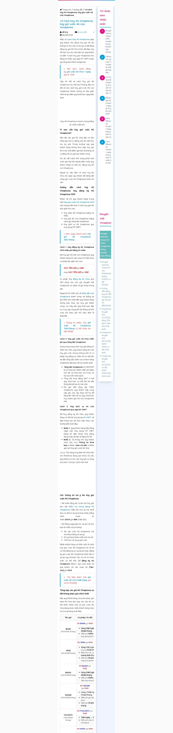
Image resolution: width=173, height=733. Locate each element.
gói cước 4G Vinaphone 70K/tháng (77, 325)
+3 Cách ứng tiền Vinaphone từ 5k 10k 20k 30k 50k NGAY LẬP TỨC (109, 85)
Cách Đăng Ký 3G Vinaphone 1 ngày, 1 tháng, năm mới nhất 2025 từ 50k (109, 152)
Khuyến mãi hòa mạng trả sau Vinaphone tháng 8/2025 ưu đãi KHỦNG (106, 273)
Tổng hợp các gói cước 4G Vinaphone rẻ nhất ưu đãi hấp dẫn (109, 64)
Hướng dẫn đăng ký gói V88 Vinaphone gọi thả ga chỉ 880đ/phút (106, 297)
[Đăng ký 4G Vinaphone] (105, 181)
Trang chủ (66, 9)
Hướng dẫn (78, 9)
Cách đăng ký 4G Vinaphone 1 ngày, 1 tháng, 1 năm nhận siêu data (109, 127)
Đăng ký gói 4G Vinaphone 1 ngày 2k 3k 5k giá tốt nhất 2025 (109, 106)
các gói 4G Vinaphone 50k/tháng (77, 237)
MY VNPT (87, 417)
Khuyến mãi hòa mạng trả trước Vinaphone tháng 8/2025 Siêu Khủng (109, 41)
